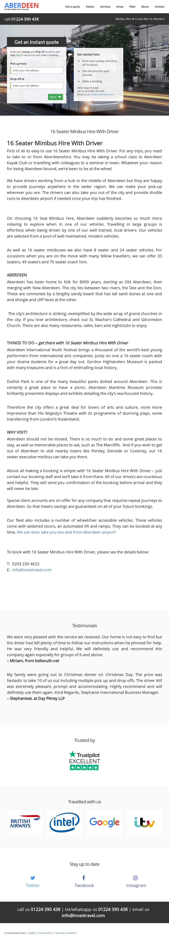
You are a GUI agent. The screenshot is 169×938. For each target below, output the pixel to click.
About (145, 6)
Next (54, 97)
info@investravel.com (102, 94)
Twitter (33, 885)
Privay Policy (45, 933)
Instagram (136, 885)
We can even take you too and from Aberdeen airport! (66, 532)
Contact (160, 6)
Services (105, 6)
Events (90, 6)
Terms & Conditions (66, 933)
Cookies (32, 933)
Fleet (132, 6)
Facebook (84, 885)
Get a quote (72, 6)
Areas (119, 6)
